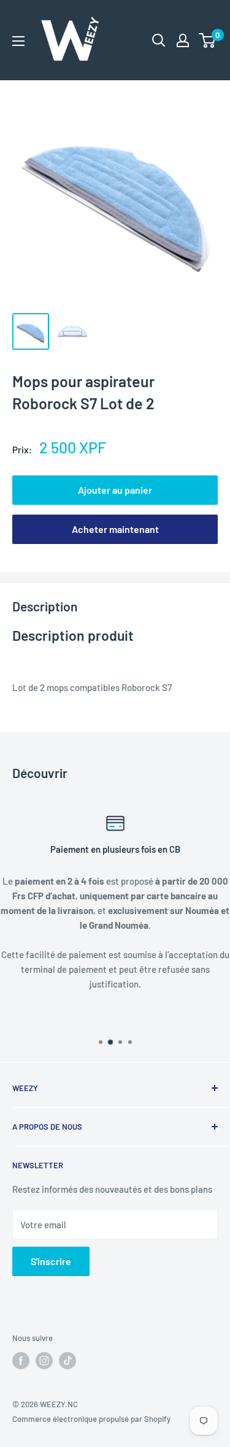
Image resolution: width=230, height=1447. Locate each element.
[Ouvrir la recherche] (159, 40)
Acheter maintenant (115, 529)
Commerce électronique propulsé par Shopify (91, 1419)
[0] (207, 40)
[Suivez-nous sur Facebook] (20, 1360)
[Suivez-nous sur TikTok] (67, 1360)
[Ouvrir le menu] (18, 41)
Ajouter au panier (115, 490)
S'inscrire (51, 1261)
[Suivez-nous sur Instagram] (44, 1360)
